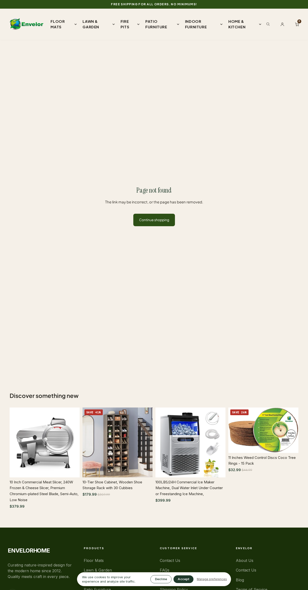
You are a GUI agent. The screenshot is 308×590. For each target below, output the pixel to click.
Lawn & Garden (98, 570)
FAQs (164, 570)
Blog (240, 580)
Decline (161, 579)
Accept (183, 579)
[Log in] (282, 24)
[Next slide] (72, 442)
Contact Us (170, 560)
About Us (244, 560)
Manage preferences (212, 579)
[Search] (268, 24)
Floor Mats (94, 560)
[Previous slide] (17, 442)
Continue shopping (154, 220)
